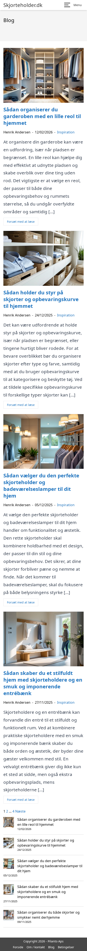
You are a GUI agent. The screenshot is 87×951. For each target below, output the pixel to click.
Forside (18, 947)
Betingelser (66, 947)
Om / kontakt (36, 947)
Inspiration (66, 132)
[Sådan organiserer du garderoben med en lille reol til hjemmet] (8, 822)
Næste (20, 811)
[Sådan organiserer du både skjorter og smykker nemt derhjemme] (8, 915)
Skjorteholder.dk (22, 5)
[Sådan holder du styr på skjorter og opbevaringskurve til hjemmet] (8, 843)
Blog (51, 947)
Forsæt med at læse (21, 222)
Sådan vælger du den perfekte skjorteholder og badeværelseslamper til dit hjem (49, 866)
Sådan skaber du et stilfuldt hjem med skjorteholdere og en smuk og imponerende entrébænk (47, 891)
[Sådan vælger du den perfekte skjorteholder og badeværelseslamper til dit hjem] (8, 863)
